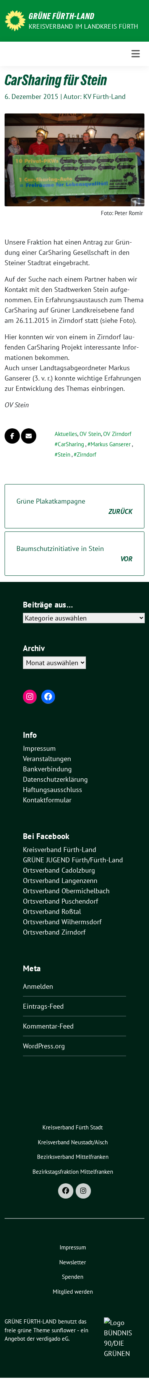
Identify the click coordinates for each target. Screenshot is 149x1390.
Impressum (39, 748)
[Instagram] (83, 1191)
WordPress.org (44, 1046)
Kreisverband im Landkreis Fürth (83, 26)
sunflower (64, 1330)
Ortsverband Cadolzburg (59, 870)
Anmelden (38, 986)
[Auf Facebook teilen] (12, 436)
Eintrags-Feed (43, 1006)
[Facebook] (65, 1191)
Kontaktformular (47, 799)
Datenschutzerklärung (55, 779)
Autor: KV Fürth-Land (94, 96)
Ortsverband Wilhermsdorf (62, 921)
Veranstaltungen (47, 758)
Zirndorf (86, 454)
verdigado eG (52, 1338)
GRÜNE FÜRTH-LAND (61, 16)
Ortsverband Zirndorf (54, 932)
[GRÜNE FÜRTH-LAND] (15, 20)
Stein (64, 454)
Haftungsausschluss (52, 789)
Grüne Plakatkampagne (74, 506)
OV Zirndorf (117, 433)
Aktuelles (66, 433)
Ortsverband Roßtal (52, 911)
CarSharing (71, 444)
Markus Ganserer (111, 444)
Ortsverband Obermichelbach (66, 890)
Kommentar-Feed (48, 1026)
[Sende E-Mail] (28, 436)
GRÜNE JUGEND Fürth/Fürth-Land (73, 859)
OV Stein (90, 433)
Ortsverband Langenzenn (60, 880)
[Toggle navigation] (135, 53)
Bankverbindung (47, 769)
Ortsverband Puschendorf (60, 901)
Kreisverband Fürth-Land (59, 849)
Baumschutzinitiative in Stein (74, 553)
